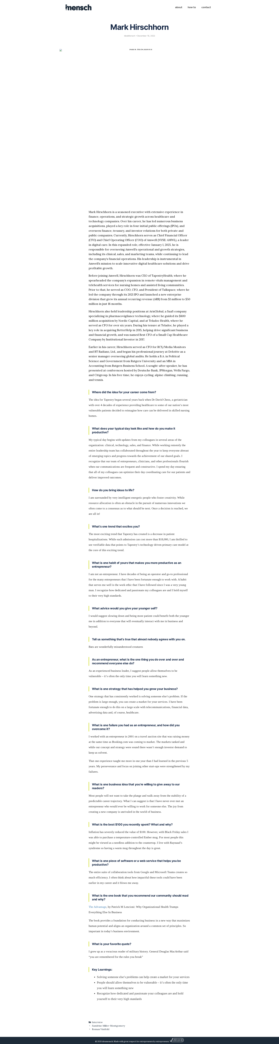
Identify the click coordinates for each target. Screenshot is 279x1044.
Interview (97, 1022)
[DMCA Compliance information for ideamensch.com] (177, 1041)
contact (206, 7)
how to (192, 7)
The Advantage (97, 906)
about (178, 7)
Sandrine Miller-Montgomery (108, 1025)
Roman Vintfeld (100, 1029)
